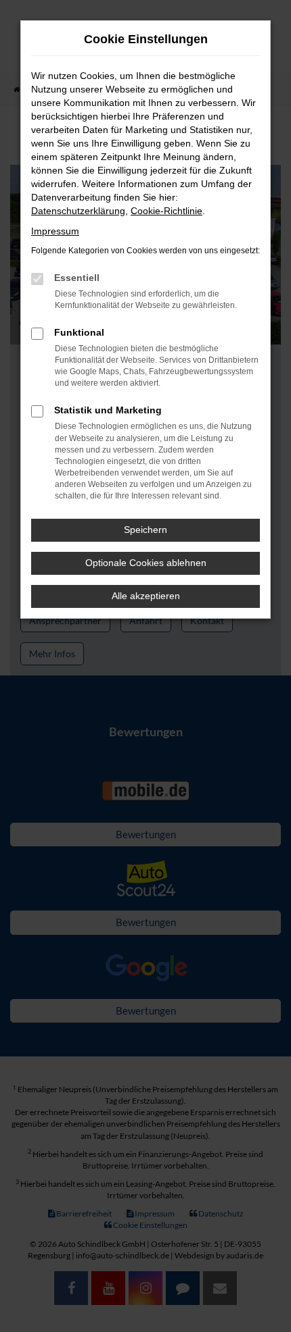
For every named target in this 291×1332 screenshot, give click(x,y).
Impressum (55, 231)
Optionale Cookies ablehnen (145, 562)
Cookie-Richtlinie (166, 210)
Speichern (145, 529)
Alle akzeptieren (146, 595)
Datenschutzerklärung (78, 210)
